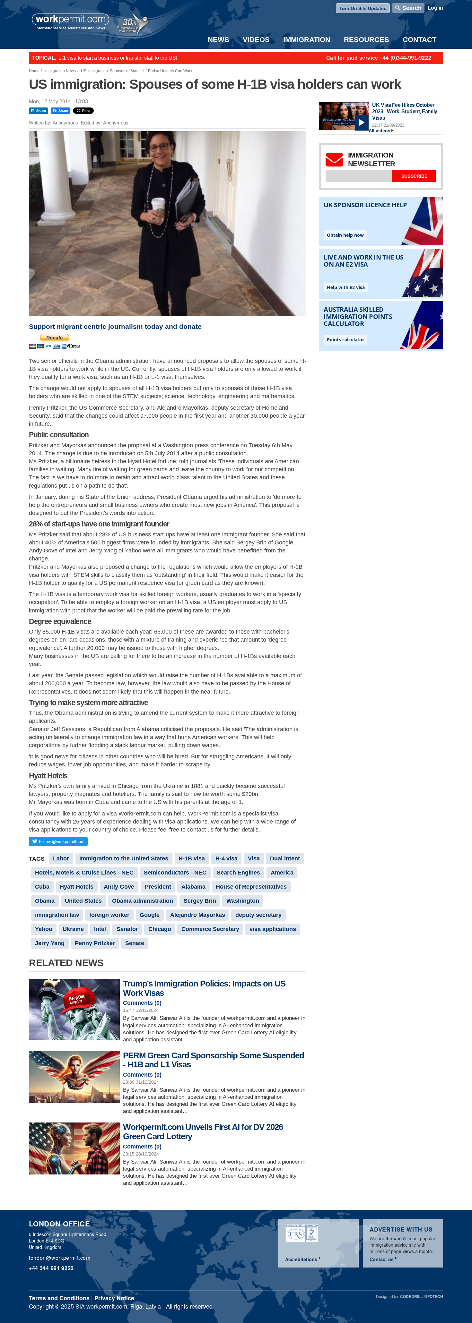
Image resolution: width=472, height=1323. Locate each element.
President (158, 886)
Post (86, 111)
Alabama (193, 886)
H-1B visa (192, 858)
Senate (134, 943)
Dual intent (285, 858)
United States (83, 901)
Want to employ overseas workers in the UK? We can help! (124, 58)
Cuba (42, 886)
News (218, 40)
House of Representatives (251, 886)
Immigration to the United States (123, 858)
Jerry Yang (50, 943)
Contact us (382, 1259)
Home (34, 71)
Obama (45, 901)
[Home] (70, 22)
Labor (61, 858)
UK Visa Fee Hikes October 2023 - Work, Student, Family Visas (404, 111)
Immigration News (60, 71)
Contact (419, 40)
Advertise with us (401, 1229)
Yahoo (43, 929)
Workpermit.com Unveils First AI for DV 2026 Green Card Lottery (203, 1131)
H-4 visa (226, 858)
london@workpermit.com (60, 1257)
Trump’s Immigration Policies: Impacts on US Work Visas (204, 988)
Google (150, 915)
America (282, 872)
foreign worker (109, 915)
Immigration (306, 40)
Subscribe (414, 176)
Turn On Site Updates (362, 8)
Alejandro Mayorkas (197, 915)
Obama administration (142, 901)
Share (41, 111)
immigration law (57, 915)
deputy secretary (258, 915)
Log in (435, 8)
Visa (254, 858)
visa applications (272, 929)
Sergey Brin (200, 901)
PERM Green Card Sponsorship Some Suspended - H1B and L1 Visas (213, 1060)
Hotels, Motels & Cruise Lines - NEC (84, 872)
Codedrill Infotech (421, 1296)
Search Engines (238, 872)
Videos (256, 40)
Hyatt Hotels (76, 886)
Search (412, 8)
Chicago (159, 929)
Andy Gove (119, 886)
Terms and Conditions (59, 1298)
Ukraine (73, 929)
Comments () (142, 1003)
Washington (242, 901)
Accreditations (301, 1259)
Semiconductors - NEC (175, 872)
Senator (127, 929)
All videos (379, 130)
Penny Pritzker (95, 943)
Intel (100, 929)
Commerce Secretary (210, 929)
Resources (366, 40)
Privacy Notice (114, 1298)
